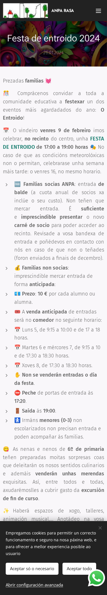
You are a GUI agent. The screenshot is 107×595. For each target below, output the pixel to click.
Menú (98, 10)
